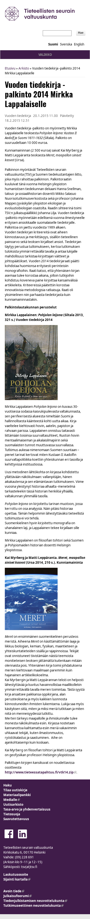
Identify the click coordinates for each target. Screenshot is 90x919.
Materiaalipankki (17, 795)
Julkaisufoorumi (17, 896)
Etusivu (10, 68)
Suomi (53, 44)
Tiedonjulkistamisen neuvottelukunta (35, 901)
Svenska (66, 44)
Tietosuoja (11, 814)
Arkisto (23, 68)
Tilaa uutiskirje (15, 790)
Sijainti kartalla (16, 879)
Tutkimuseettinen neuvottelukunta (33, 905)
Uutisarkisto (13, 804)
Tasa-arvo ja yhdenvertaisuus (26, 809)
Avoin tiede (13, 891)
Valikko (45, 54)
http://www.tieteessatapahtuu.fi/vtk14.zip (40, 772)
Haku (7, 785)
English (79, 44)
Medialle (11, 800)
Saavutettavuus (16, 819)
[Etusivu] (45, 14)
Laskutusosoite (15, 874)
